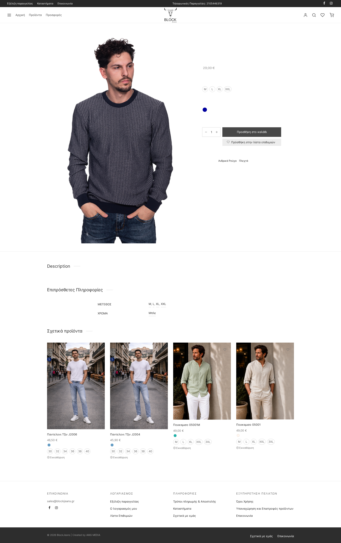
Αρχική (20, 15)
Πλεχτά (248, 38)
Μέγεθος (208, 79)
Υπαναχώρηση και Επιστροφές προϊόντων (264, 508)
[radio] (205, 89)
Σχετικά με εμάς (184, 515)
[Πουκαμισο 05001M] (202, 381)
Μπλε (152, 313)
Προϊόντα (35, 15)
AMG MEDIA (93, 534)
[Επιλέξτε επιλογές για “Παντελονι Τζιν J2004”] (162, 358)
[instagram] (331, 3)
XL (157, 304)
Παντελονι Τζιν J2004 (125, 434)
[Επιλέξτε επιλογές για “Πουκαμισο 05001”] (288, 358)
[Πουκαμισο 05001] (265, 381)
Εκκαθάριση (57, 457)
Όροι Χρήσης (244, 501)
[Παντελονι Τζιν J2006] (76, 386)
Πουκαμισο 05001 (248, 425)
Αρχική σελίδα (210, 38)
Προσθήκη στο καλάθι (252, 132)
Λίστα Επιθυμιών (121, 515)
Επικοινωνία (65, 3)
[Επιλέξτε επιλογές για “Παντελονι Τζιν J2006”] (99, 358)
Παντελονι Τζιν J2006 (62, 434)
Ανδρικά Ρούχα (231, 38)
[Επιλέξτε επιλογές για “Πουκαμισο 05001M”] (225, 358)
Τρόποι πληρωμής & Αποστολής (194, 501)
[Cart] (332, 15)
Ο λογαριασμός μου (123, 508)
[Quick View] (99, 366)
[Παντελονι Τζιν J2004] (139, 386)
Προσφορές (54, 15)
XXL (163, 304)
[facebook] (324, 3)
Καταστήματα (45, 3)
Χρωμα (206, 99)
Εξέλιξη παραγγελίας (20, 3)
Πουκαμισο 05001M (186, 425)
